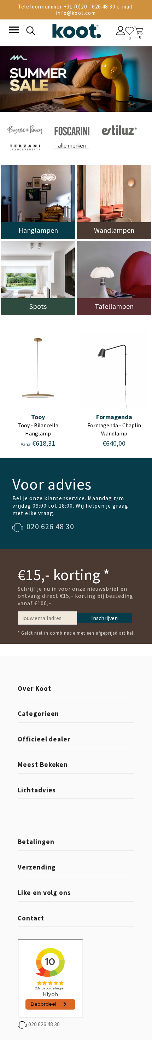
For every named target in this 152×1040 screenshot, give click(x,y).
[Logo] (76, 29)
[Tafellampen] (114, 277)
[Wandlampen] (114, 201)
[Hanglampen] (38, 201)
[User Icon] (120, 31)
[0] (129, 31)
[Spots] (38, 277)
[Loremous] (24, 129)
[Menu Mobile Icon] (13, 31)
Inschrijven (104, 618)
